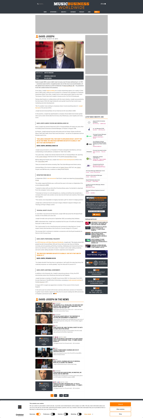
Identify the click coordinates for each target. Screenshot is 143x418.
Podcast (81, 12)
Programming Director (98, 164)
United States (100, 136)
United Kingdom (48, 72)
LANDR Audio (103, 123)
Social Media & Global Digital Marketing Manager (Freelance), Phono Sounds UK (99, 143)
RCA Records (48, 78)
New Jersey (100, 165)
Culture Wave (95, 181)
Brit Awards (40, 282)
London (87, 172)
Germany (98, 151)
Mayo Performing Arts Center (99, 166)
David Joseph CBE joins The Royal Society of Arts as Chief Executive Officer (68, 328)
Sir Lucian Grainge (42, 156)
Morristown (95, 165)
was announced (51, 178)
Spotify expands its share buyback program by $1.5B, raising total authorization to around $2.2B (99, 241)
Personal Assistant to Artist (99, 150)
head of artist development (66, 159)
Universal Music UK (50, 76)
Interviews (57, 303)
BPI (55, 278)
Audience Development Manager (94, 175)
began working (50, 90)
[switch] (53, 414)
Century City (95, 159)
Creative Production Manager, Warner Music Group (95, 185)
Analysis (60, 337)
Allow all (120, 404)
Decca (66, 167)
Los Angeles (88, 181)
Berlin (94, 151)
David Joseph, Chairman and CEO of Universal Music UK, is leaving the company (66, 361)
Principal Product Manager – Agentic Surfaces (99, 135)
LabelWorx (93, 192)
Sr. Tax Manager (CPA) (98, 128)
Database (73, 12)
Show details (87, 414)
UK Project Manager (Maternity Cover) (95, 170)
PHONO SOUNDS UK (97, 146)
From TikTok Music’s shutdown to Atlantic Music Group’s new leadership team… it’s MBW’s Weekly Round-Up (68, 340)
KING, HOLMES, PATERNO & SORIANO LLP (99, 160)
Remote (87, 192)
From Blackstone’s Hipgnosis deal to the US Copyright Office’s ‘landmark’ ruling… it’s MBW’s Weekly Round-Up (67, 385)
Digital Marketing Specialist (93, 180)
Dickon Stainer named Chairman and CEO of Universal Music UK (66, 350)
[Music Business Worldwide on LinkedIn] (103, 4)
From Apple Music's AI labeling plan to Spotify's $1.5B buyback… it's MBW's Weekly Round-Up (99, 228)
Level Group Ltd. (101, 129)
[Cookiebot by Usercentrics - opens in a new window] (19, 415)
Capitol (62, 167)
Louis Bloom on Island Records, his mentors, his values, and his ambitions (67, 373)
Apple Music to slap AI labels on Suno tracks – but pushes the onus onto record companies (99, 223)
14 (61, 395)
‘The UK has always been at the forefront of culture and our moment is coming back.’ (66, 316)
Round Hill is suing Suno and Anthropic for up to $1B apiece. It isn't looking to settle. (99, 246)
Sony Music (41, 161)
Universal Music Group (70, 156)
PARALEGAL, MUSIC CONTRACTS (98, 157)
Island (78, 167)
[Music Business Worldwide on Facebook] (101, 4)
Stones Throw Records (95, 172)
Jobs (89, 12)
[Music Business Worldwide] (71, 5)
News (45, 12)
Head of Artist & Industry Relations (99, 121)
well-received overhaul (75, 280)
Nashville (95, 129)
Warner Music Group (90, 187)
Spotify (94, 138)
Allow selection (120, 409)
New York (95, 136)
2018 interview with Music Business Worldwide (50, 242)
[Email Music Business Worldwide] (105, 4)
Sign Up (97, 214)
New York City (96, 123)
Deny (120, 414)
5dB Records (93, 176)
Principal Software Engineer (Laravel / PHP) (95, 191)
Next (66, 395)
